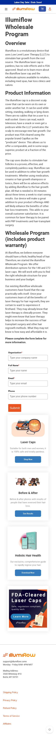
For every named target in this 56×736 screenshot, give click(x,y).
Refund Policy (10, 708)
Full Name (13, 365)
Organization (15, 352)
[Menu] (6, 9)
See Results (28, 513)
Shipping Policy (10, 692)
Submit (15, 408)
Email (11, 378)
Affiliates (7, 723)
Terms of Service (11, 716)
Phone (11, 391)
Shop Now (28, 459)
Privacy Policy (10, 700)
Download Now (28, 572)
